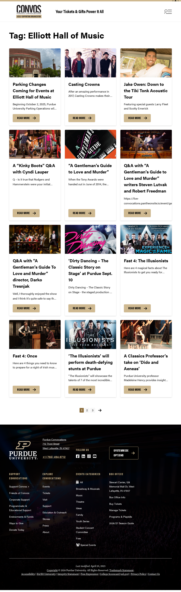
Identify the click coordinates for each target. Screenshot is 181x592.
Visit (45, 499)
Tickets (46, 493)
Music (79, 495)
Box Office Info (117, 497)
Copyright (52, 570)
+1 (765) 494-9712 (54, 457)
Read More (23, 118)
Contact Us (154, 574)
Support (47, 506)
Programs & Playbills (120, 516)
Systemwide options (121, 453)
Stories (46, 519)
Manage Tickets (117, 510)
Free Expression (89, 574)
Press (46, 525)
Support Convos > (19, 486)
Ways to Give (16, 523)
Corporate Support (19, 499)
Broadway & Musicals (88, 488)
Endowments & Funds (21, 516)
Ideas (79, 508)
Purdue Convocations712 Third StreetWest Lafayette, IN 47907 (56, 444)
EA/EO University (46, 574)
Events (46, 486)
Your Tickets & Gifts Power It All (80, 11)
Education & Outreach (55, 512)
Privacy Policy (138, 574)
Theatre (80, 501)
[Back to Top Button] (163, 589)
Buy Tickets (115, 503)
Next (99, 410)
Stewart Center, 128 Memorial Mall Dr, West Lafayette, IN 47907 (121, 486)
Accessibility (28, 574)
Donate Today (16, 529)
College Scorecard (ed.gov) (114, 574)
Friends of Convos (19, 493)
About (46, 532)
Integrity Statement (68, 574)
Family (79, 514)
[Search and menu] (167, 11)
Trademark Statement (121, 570)
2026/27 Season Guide (121, 523)
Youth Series (82, 521)
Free (78, 538)
